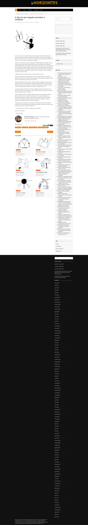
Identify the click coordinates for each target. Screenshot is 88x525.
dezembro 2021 (57, 414)
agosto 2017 (57, 490)
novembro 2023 (57, 361)
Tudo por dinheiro (20, 172)
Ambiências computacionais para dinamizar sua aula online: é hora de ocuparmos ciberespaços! (64, 127)
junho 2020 (57, 454)
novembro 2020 (57, 442)
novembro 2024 (57, 333)
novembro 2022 (57, 390)
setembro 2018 (57, 473)
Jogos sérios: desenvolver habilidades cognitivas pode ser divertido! (64, 212)
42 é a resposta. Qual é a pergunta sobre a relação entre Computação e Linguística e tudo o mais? (64, 182)
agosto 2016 (57, 512)
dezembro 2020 (57, 440)
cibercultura (18, 127)
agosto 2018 (57, 476)
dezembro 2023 (57, 359)
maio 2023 (57, 376)
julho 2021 (57, 423)
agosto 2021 (57, 421)
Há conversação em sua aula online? (65, 116)
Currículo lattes (27, 120)
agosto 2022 (57, 397)
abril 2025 (56, 321)
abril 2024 (56, 349)
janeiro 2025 (57, 328)
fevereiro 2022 (57, 409)
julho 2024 (57, 342)
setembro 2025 (57, 309)
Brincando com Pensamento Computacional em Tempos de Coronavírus (63, 226)
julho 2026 (57, 285)
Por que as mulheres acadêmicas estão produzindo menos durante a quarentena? (64, 230)
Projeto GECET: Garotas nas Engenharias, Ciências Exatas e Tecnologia (63, 54)
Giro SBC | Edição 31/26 (60, 45)
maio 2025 (57, 318)
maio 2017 (57, 497)
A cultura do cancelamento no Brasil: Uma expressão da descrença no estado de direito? (64, 123)
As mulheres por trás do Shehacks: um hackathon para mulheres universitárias (64, 199)
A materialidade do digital (41, 172)
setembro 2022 (57, 395)
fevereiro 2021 (57, 435)
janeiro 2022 (57, 411)
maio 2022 (57, 404)
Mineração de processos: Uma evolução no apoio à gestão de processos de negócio (63, 208)
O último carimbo (40, 192)
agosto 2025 (57, 311)
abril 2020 (56, 459)
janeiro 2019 (57, 471)
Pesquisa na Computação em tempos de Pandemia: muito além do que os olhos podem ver (65, 178)
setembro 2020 (57, 447)
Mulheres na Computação (43, 127)
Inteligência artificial (33, 127)
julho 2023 (57, 371)
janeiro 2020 (57, 466)
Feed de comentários (59, 248)
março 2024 (57, 352)
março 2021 (57, 433)
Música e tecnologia (61, 90)
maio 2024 (57, 347)
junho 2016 (57, 516)
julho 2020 (57, 452)
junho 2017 (57, 495)
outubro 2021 (57, 416)
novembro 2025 (57, 304)
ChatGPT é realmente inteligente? (64, 189)
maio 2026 (57, 290)
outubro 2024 (57, 335)
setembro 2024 (57, 337)
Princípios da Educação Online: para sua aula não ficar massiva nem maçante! (65, 74)
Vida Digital (37, 22)
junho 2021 (57, 426)
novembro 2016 (57, 507)
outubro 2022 (57, 392)
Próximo (49, 131)
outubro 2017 (57, 485)
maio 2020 (57, 457)
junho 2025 (57, 316)
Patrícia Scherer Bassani (20, 22)
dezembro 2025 (57, 302)
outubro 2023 (57, 364)
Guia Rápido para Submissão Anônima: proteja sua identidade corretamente (64, 133)
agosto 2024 (57, 340)
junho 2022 (57, 402)
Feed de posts (58, 246)
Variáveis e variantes (20, 192)
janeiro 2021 (57, 438)
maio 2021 (57, 428)
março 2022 (57, 407)
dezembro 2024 (57, 330)
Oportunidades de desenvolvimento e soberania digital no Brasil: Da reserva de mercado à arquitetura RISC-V (63, 49)
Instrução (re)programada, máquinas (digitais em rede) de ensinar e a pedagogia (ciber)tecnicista (64, 119)
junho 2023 (57, 373)
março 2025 (57, 323)
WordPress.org (58, 251)
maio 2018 (57, 478)
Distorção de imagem (41, 151)
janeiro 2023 (57, 385)
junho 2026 (57, 287)
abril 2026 (56, 292)
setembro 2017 (57, 488)
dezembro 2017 (57, 481)
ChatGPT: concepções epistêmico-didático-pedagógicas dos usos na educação (64, 137)
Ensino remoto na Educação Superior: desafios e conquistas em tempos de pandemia (65, 92)
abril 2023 (56, 378)
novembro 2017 (57, 483)
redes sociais (33, 120)
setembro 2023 (57, 366)
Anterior (18, 131)
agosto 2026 (57, 283)
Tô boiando (18, 151)
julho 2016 (57, 514)
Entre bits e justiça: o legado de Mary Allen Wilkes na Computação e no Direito (65, 146)
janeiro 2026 (57, 299)
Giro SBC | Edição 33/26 (60, 41)
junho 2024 (57, 345)
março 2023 (57, 380)
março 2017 (57, 502)
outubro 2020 (57, 445)
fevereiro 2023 (57, 383)
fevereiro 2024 (57, 354)
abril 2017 (56, 500)
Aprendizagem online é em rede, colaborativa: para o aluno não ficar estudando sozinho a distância (64, 79)
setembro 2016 (57, 509)
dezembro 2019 (57, 469)
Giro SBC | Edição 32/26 (60, 43)
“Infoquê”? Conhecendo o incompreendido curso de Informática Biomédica (65, 195)
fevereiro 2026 (57, 297)
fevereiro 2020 (57, 464)
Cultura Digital (25, 127)
